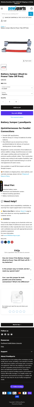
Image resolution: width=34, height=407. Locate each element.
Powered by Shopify (17, 404)
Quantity (3, 98)
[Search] (30, 14)
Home (2, 26)
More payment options (17, 117)
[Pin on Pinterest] (12, 242)
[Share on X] (5, 242)
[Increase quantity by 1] (16, 101)
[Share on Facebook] (2, 242)
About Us (23, 211)
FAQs (2, 346)
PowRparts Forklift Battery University (11, 343)
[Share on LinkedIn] (8, 242)
